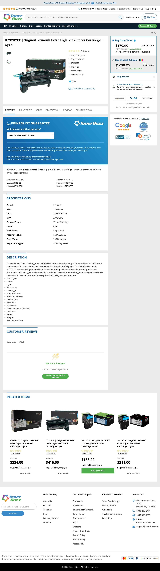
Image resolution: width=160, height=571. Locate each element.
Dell (31, 26)
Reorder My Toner (147, 26)
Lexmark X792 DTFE (64, 180)
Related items (84, 110)
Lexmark (14, 32)
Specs (39, 110)
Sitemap (47, 522)
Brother (13, 26)
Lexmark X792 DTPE (53, 32)
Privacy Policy (79, 539)
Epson (39, 26)
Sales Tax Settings (110, 501)
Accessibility (78, 543)
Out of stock (26, 473)
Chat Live (145, 118)
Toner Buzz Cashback (106, 9)
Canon (23, 26)
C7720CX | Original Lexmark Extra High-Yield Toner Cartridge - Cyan (60, 443)
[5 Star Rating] (123, 126)
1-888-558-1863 (143, 515)
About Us (47, 501)
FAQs (75, 522)
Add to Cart (98, 470)
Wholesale (107, 509)
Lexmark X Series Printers (32, 32)
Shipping (77, 526)
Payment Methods (81, 531)
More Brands (69, 26)
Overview (10, 110)
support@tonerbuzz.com (147, 526)
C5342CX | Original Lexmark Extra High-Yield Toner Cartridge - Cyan (24, 443)
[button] (143, 136)
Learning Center (50, 518)
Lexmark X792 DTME (15, 180)
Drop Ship (107, 518)
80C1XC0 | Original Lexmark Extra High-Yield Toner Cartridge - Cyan (96, 443)
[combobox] (74, 17)
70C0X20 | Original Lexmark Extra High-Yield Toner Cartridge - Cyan (131, 443)
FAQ (147, 9)
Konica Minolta (52, 26)
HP (5, 26)
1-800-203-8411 (143, 510)
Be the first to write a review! (55, 376)
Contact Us (138, 9)
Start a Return (79, 518)
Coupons (47, 509)
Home (5, 32)
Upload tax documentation (141, 107)
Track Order (78, 514)
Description (53, 110)
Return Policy (79, 535)
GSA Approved (109, 505)
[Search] (120, 17)
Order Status (124, 9)
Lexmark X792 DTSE (64, 183)
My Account (132, 17)
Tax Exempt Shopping (112, 514)
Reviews (67, 110)
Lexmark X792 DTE (14, 186)
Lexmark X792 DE (14, 183)
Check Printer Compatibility (83, 88)
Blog (154, 9)
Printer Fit (25, 110)
